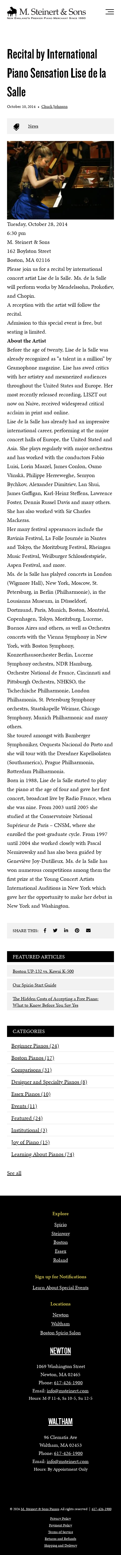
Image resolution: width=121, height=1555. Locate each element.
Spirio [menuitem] (60, 1224)
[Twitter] (55, 930)
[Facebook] (45, 930)
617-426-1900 (68, 1382)
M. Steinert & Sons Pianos (40, 1509)
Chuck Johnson (54, 106)
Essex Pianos (31, 1094)
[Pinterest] (77, 930)
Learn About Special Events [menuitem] (61, 1287)
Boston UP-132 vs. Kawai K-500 (43, 971)
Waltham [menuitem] (60, 1323)
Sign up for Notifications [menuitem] (60, 1276)
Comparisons (31, 1070)
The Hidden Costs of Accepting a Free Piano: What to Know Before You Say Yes (55, 1001)
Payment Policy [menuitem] (60, 1525)
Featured (27, 1118)
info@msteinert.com (68, 1390)
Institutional (29, 1130)
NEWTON (60, 1350)
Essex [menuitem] (60, 1250)
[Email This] (88, 930)
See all (14, 1173)
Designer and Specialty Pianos (49, 1082)
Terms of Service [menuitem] (60, 1532)
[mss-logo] (46, 13)
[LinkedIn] (66, 930)
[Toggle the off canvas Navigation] (110, 13)
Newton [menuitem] (61, 1314)
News (33, 126)
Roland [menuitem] (60, 1259)
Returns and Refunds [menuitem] (60, 1538)
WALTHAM (60, 1421)
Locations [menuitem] (60, 1303)
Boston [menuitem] (60, 1242)
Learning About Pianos (42, 1154)
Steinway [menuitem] (60, 1233)
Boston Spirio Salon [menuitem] (60, 1332)
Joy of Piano (30, 1142)
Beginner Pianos (35, 1046)
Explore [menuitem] (60, 1213)
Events (24, 1106)
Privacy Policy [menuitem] (60, 1518)
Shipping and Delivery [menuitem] (60, 1545)
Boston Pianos (32, 1058)
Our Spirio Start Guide (34, 984)
